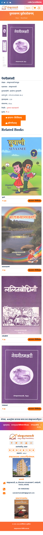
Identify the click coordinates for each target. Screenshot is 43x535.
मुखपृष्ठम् (6, 425)
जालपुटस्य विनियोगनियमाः (20, 425)
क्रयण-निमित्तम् (14, 117)
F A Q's (39, 426)
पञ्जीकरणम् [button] (38, 2)
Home (17, 18)
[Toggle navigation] (39, 8)
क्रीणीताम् (12, 123)
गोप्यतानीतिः (35, 425)
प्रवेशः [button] (30, 2)
